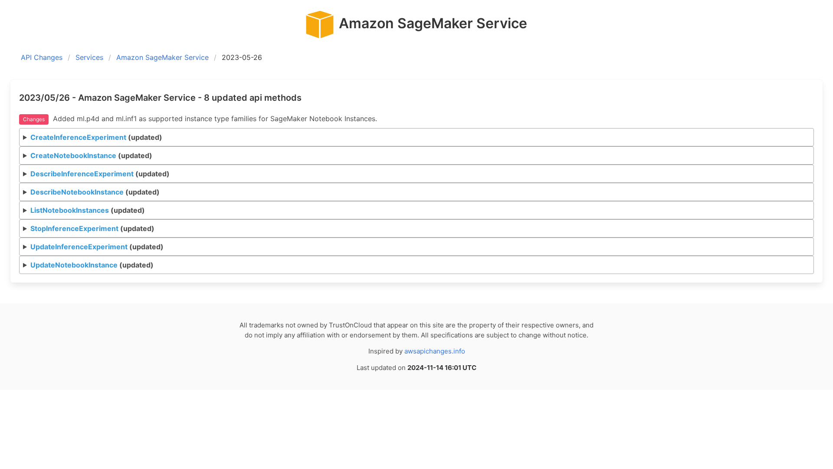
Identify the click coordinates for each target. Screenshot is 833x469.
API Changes (41, 57)
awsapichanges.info (434, 351)
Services (89, 57)
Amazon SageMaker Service (162, 57)
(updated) (96, 137)
